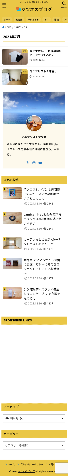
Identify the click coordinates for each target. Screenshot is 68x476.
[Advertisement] (34, 361)
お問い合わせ (55, 464)
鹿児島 (19, 19)
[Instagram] (34, 162)
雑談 (56, 19)
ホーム (7, 19)
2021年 (17, 27)
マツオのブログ (26, 471)
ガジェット (33, 19)
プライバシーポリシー (31, 464)
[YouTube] (40, 162)
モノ (46, 19)
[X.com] (28, 162)
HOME (8, 27)
